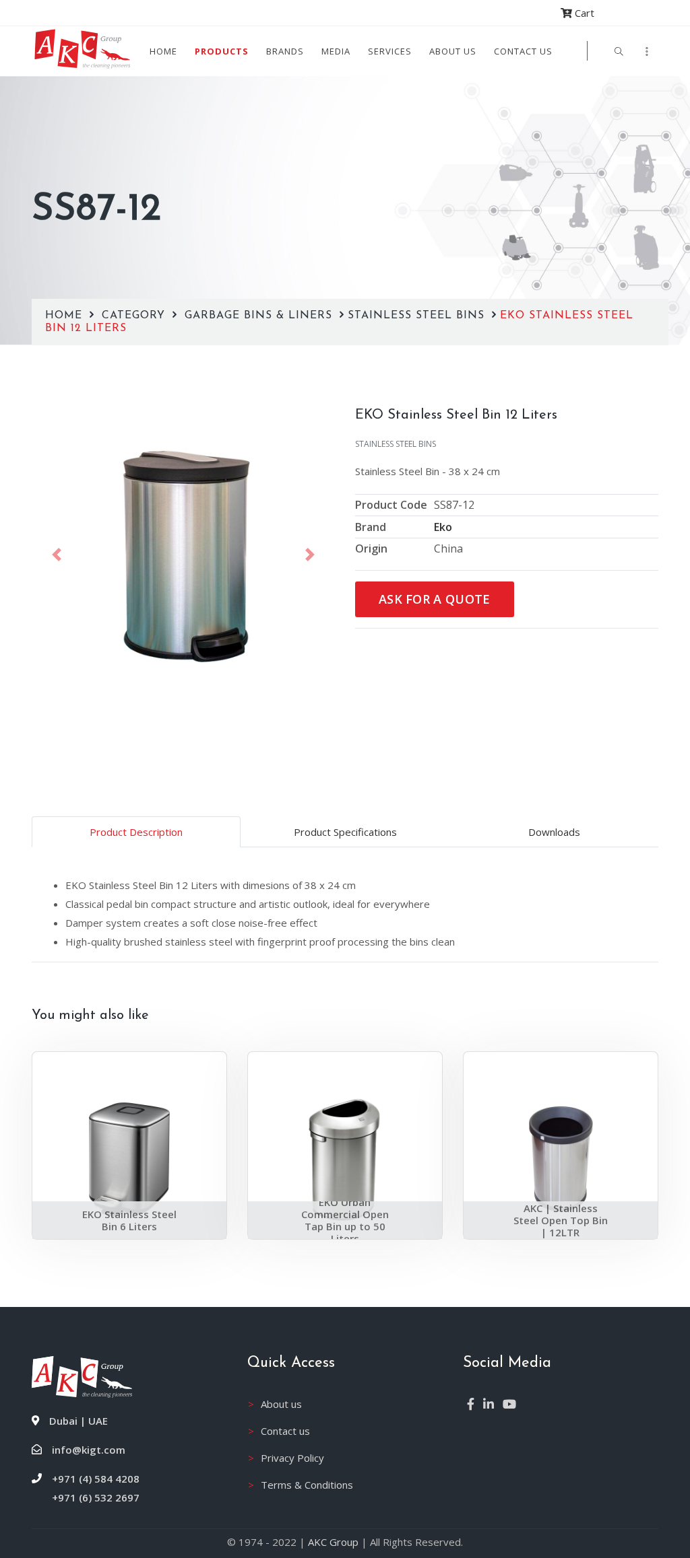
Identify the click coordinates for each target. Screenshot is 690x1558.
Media (335, 51)
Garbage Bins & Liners (260, 315)
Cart (583, 13)
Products (222, 51)
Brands (285, 51)
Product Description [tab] (136, 832)
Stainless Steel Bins (418, 315)
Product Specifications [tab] (345, 832)
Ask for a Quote (435, 599)
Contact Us (523, 51)
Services (390, 51)
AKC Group (333, 1542)
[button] (56, 554)
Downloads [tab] (554, 832)
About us (452, 51)
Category (135, 315)
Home (163, 51)
